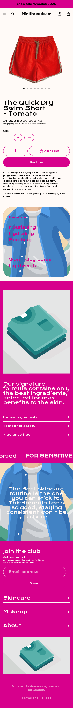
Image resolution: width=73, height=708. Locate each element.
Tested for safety (19, 426)
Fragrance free (16, 434)
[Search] (13, 14)
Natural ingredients (20, 417)
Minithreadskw (35, 686)
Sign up (35, 583)
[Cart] (68, 14)
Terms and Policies (36, 697)
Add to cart (51, 151)
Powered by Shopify (45, 688)
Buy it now (36, 162)
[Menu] (4, 14)
